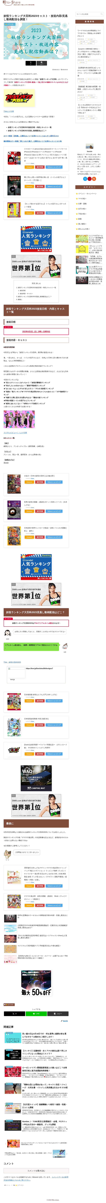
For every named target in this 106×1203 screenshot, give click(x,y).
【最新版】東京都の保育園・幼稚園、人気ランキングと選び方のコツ (89, 89)
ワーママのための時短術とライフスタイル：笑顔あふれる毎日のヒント (89, 33)
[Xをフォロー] (85, 179)
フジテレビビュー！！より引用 (15, 433)
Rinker (32, 163)
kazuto (89, 151)
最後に (20, 299)
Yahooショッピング (54, 167)
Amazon (29, 167)
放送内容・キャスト (26, 293)
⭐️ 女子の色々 (10, 1004)
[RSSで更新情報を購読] (94, 179)
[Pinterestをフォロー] (89, 179)
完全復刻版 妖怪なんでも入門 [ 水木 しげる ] (40, 694)
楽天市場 (40, 167)
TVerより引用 (9, 111)
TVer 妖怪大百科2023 (12, 662)
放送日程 (23, 290)
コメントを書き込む (36, 1171)
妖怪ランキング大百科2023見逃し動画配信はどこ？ (35, 296)
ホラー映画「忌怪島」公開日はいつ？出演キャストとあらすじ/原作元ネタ (31, 136)
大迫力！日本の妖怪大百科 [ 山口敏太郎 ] (39, 476)
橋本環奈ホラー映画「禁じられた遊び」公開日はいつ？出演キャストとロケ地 (33, 141)
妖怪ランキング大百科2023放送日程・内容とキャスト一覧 (37, 287)
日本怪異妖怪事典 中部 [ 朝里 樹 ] (36, 719)
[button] (42, 63)
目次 (33, 283)
